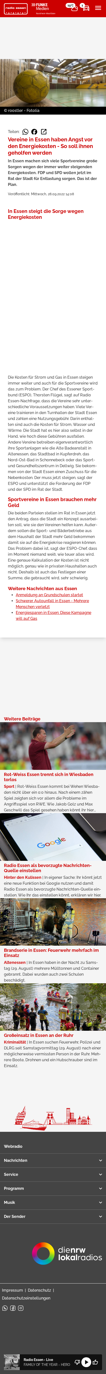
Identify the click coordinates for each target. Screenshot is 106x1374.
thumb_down (77, 1362)
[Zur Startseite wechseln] (16, 9)
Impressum (12, 1290)
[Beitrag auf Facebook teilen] (34, 132)
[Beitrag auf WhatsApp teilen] (25, 132)
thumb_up (95, 1362)
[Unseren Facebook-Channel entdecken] (13, 1308)
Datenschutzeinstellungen (26, 1298)
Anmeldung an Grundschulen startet (49, 595)
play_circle (86, 1362)
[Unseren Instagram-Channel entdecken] (21, 1308)
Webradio (13, 1146)
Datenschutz (39, 1290)
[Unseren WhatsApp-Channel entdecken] (5, 1308)
